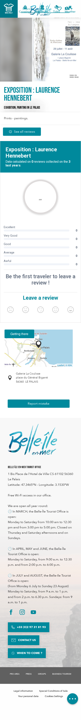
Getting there (19, 334)
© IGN (69, 365)
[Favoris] (59, 9)
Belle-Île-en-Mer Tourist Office (24, 467)
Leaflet (60, 365)
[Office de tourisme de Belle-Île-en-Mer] (32, 439)
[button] (68, 8)
